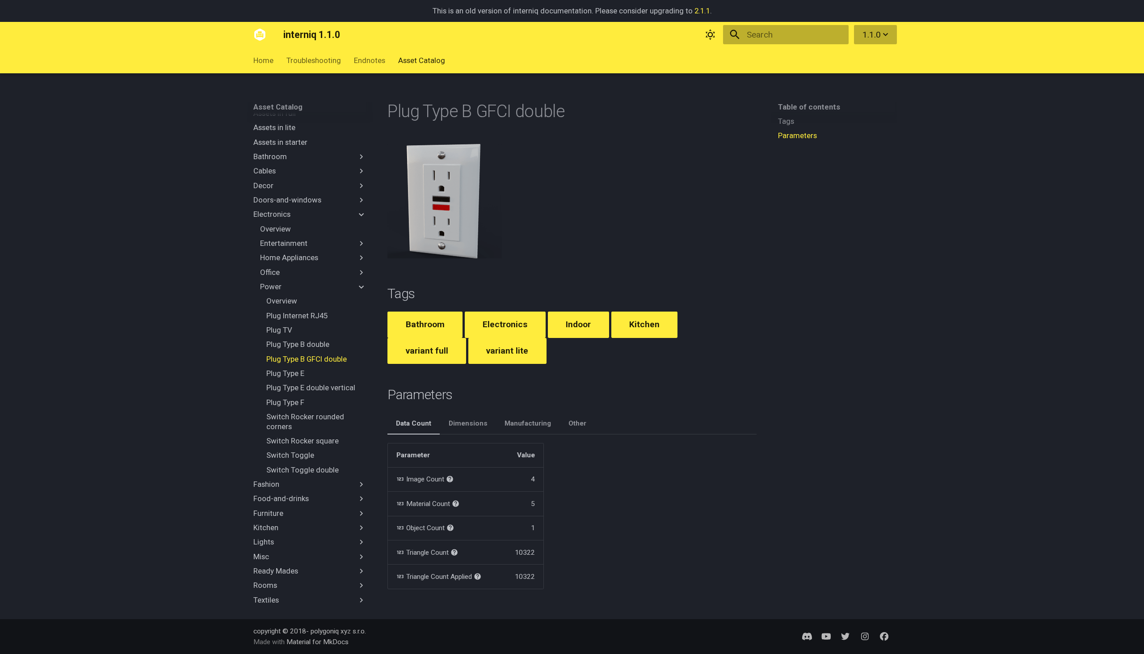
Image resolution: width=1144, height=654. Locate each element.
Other (577, 423)
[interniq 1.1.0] (260, 35)
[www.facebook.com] (883, 636)
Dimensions (468, 423)
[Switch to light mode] (710, 35)
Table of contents (809, 106)
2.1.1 (702, 10)
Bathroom (425, 324)
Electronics (505, 324)
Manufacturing (528, 423)
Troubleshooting (313, 60)
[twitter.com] (845, 636)
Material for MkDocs (317, 642)
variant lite (507, 351)
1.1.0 (871, 35)
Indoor (578, 324)
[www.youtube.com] (826, 636)
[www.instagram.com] (864, 636)
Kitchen (644, 324)
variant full (427, 351)
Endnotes (369, 60)
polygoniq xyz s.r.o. (338, 631)
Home (263, 60)
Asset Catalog (421, 60)
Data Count (413, 423)
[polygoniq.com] (806, 636)
